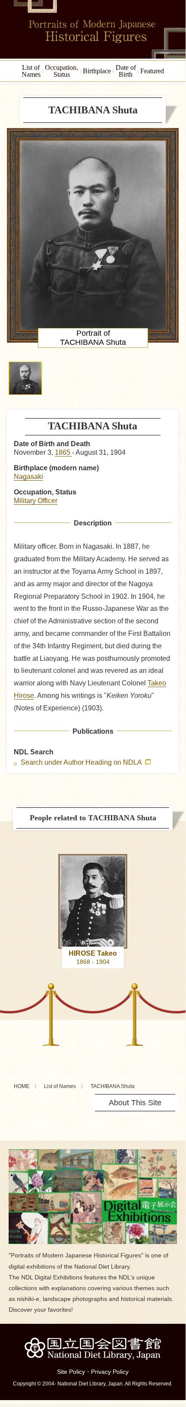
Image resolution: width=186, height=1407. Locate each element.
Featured (152, 71)
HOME (21, 1086)
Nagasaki (28, 476)
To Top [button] (176, 1344)
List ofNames (31, 71)
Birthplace (97, 71)
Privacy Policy (110, 1371)
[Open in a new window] (93, 1152)
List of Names (60, 1086)
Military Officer (35, 500)
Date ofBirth (126, 71)
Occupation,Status (61, 71)
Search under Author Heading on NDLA (82, 762)
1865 (63, 452)
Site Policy (71, 1371)
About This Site (135, 1102)
